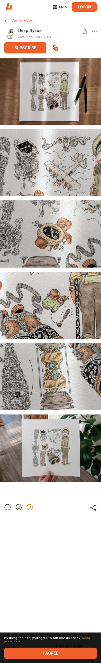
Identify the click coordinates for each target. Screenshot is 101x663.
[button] (9, 7)
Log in (84, 7)
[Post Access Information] (85, 31)
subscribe (25, 48)
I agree (50, 653)
